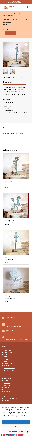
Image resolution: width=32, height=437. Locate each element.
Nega (16, 426)
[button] (26, 44)
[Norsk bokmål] (16, 435)
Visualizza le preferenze (16, 431)
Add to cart (10, 33)
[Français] (9, 435)
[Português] (22, 435)
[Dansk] (18, 435)
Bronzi (10, 14)
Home (5, 14)
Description (7, 82)
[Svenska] (13, 435)
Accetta (16, 422)
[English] (4, 435)
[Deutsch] (7, 435)
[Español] (11, 435)
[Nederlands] (20, 435)
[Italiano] (2, 435)
